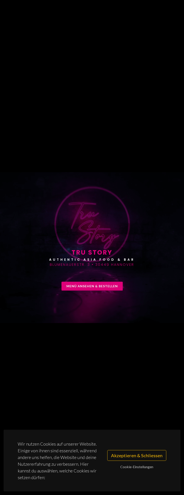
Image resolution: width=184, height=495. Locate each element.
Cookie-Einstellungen (136, 467)
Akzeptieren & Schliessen (136, 455)
